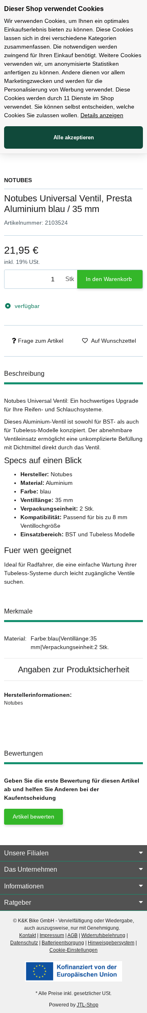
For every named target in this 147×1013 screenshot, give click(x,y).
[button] (73, 853)
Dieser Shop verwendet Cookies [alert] (54, 8)
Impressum (52, 935)
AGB (72, 935)
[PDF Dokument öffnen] (73, 971)
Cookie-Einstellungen (73, 950)
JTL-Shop (87, 1005)
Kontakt (27, 935)
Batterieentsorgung (63, 943)
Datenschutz (24, 943)
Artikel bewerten (33, 816)
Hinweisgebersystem (111, 943)
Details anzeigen (101, 115)
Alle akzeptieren (73, 137)
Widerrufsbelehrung (103, 935)
